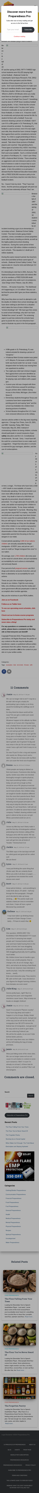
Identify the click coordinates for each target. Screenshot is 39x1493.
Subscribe (28, 30)
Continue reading (19, 36)
